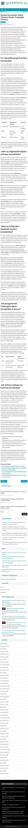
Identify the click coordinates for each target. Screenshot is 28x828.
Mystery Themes (18, 826)
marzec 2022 (5, 704)
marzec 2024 (5, 656)
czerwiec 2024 (5, 654)
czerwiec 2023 (5, 670)
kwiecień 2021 (5, 733)
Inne (3, 587)
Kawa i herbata (5, 589)
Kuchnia (3, 22)
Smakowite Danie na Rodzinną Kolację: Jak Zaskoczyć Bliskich (13, 492)
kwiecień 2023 (5, 675)
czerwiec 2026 (5, 646)
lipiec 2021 (4, 725)
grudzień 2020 (5, 744)
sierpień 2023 (5, 667)
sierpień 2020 (5, 755)
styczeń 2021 (5, 741)
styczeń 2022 (5, 710)
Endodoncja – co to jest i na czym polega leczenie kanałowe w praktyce (13, 538)
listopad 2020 (5, 747)
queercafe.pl (11, 24)
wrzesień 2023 (5, 664)
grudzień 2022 (5, 680)
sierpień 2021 (5, 723)
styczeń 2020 (5, 773)
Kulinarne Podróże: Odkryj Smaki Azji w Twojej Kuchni (4, 481)
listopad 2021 (5, 715)
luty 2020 (4, 770)
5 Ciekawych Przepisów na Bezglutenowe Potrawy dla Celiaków (24, 481)
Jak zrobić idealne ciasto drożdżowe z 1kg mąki (13, 466)
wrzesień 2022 (5, 688)
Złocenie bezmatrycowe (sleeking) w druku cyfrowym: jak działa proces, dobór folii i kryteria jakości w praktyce (14, 534)
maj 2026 (4, 648)
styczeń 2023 (5, 678)
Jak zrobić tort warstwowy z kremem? (10, 804)
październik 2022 (6, 686)
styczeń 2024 (5, 662)
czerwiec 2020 (5, 760)
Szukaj (2, 511)
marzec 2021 (5, 736)
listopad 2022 (5, 683)
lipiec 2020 (4, 757)
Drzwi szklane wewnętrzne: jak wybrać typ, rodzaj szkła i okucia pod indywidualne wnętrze (14, 543)
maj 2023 (4, 672)
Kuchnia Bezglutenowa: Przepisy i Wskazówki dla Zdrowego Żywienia (12, 499)
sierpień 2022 (5, 691)
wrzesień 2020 (5, 752)
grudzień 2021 (5, 712)
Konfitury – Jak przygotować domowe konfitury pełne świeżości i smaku (13, 507)
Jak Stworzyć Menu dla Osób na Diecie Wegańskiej (13, 616)
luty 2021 (4, 739)
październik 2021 (6, 717)
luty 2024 (4, 659)
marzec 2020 (5, 768)
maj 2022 (4, 699)
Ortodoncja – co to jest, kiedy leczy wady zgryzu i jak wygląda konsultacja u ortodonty (14, 523)
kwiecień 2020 (5, 765)
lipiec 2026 (4, 643)
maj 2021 (4, 731)
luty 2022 (4, 707)
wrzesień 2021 (5, 720)
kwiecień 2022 (5, 702)
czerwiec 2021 (5, 728)
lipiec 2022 (4, 694)
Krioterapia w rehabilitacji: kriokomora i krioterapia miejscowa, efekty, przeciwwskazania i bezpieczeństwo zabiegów (14, 528)
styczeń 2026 (5, 651)
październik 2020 (6, 749)
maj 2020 (4, 762)
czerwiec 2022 (5, 696)
